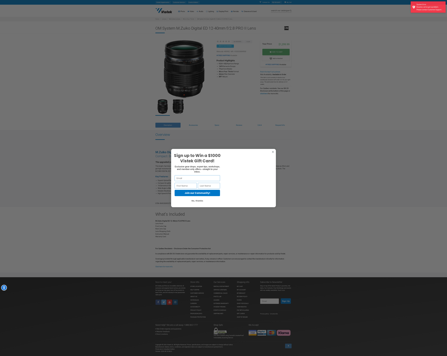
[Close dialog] (273, 152)
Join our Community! (197, 193)
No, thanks (197, 200)
